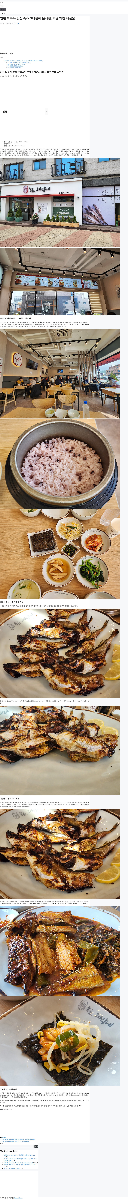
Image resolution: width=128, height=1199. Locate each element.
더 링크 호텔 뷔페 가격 (11, 1168)
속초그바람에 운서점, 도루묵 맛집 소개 (20, 62)
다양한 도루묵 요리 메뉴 (16, 66)
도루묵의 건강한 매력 (15, 67)
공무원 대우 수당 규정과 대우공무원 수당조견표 (20, 1164)
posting (3, 1137)
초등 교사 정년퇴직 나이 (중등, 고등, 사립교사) (19, 1155)
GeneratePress (18, 1198)
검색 (1, 1143)
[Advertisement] (45, 37)
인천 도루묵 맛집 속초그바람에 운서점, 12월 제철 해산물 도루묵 (24, 61)
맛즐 (1, 2)
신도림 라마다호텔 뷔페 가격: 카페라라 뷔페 (18, 1162)
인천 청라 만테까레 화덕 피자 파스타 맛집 (15, 1141)
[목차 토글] (1, 57)
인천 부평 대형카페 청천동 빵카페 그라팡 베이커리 (18, 1139)
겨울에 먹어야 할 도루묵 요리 (17, 64)
